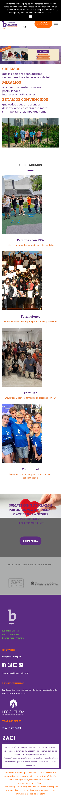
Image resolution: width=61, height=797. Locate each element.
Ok (30, 16)
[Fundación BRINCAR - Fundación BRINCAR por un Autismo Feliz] (13, 25)
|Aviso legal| (8, 673)
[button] (30, 55)
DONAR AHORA (30, 541)
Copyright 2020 (22, 673)
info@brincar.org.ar (11, 656)
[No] (57, 10)
